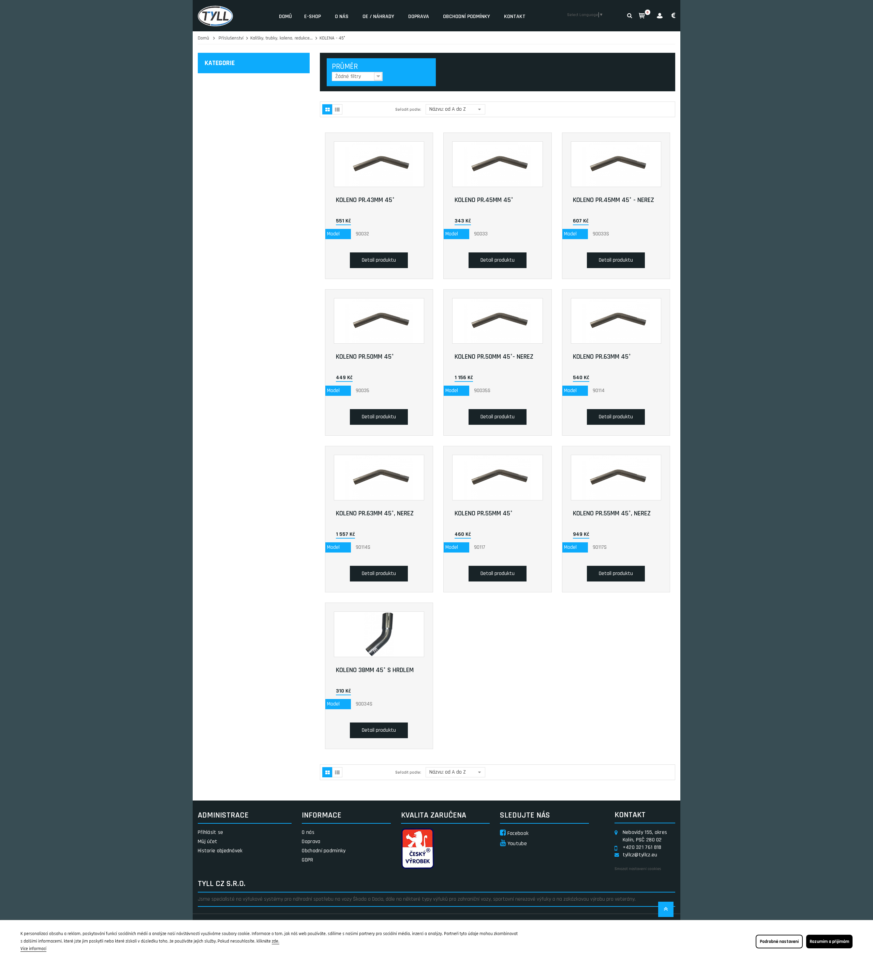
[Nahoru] (666, 911)
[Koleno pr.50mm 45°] (379, 321)
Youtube (516, 843)
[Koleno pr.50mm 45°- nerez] (497, 321)
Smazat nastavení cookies (638, 868)
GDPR (307, 860)
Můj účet (207, 841)
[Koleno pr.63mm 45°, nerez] (379, 477)
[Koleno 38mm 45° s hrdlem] (379, 634)
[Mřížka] (327, 109)
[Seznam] (337, 109)
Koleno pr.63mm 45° (602, 356)
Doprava (418, 16)
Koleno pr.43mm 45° (365, 200)
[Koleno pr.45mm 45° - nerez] (616, 164)
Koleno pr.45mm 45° (484, 200)
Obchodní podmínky (466, 16)
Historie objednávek (220, 850)
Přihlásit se (210, 832)
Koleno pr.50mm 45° (365, 356)
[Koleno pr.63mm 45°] (616, 321)
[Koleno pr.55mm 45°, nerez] (616, 477)
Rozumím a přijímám (829, 941)
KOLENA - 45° (332, 38)
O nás (342, 16)
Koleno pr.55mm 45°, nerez (612, 513)
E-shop (312, 16)
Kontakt (515, 16)
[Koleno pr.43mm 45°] (379, 164)
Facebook (517, 833)
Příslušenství (231, 38)
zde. (275, 941)
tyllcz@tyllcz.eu (640, 854)
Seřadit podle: (408, 109)
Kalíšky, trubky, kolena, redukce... (281, 38)
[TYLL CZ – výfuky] (233, 15)
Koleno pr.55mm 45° (484, 513)
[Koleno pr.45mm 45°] (497, 164)
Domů (285, 16)
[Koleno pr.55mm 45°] (497, 477)
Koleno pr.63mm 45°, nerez (375, 513)
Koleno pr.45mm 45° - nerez (613, 200)
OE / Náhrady (378, 16)
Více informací (33, 948)
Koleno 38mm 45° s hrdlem (375, 670)
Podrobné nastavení (779, 941)
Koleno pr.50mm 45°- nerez (494, 356)
